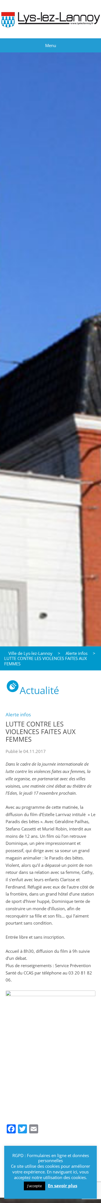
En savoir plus (62, 1185)
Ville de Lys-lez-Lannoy (30, 653)
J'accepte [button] (34, 1185)
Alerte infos (77, 653)
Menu (50, 45)
